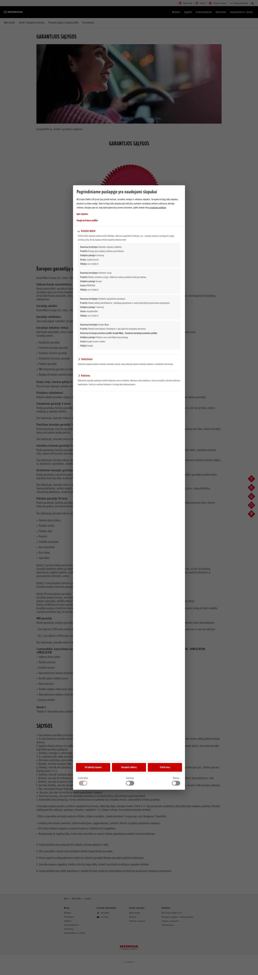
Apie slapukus (82, 214)
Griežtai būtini (83, 778)
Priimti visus (165, 767)
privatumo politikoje (158, 207)
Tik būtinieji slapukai (93, 767)
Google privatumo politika (87, 220)
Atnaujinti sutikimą (129, 767)
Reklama (176, 778)
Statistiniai (130, 778)
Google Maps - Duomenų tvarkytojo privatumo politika (135, 333)
